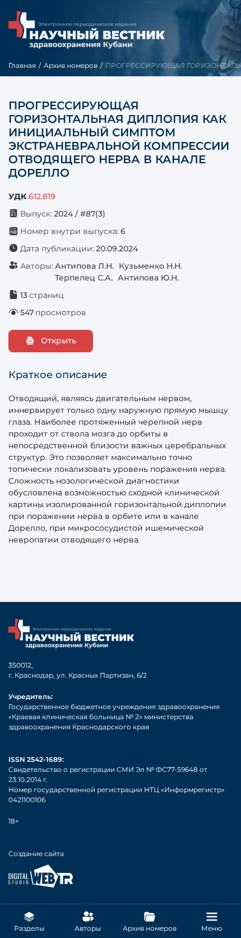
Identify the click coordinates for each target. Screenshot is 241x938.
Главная (22, 65)
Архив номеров (71, 65)
